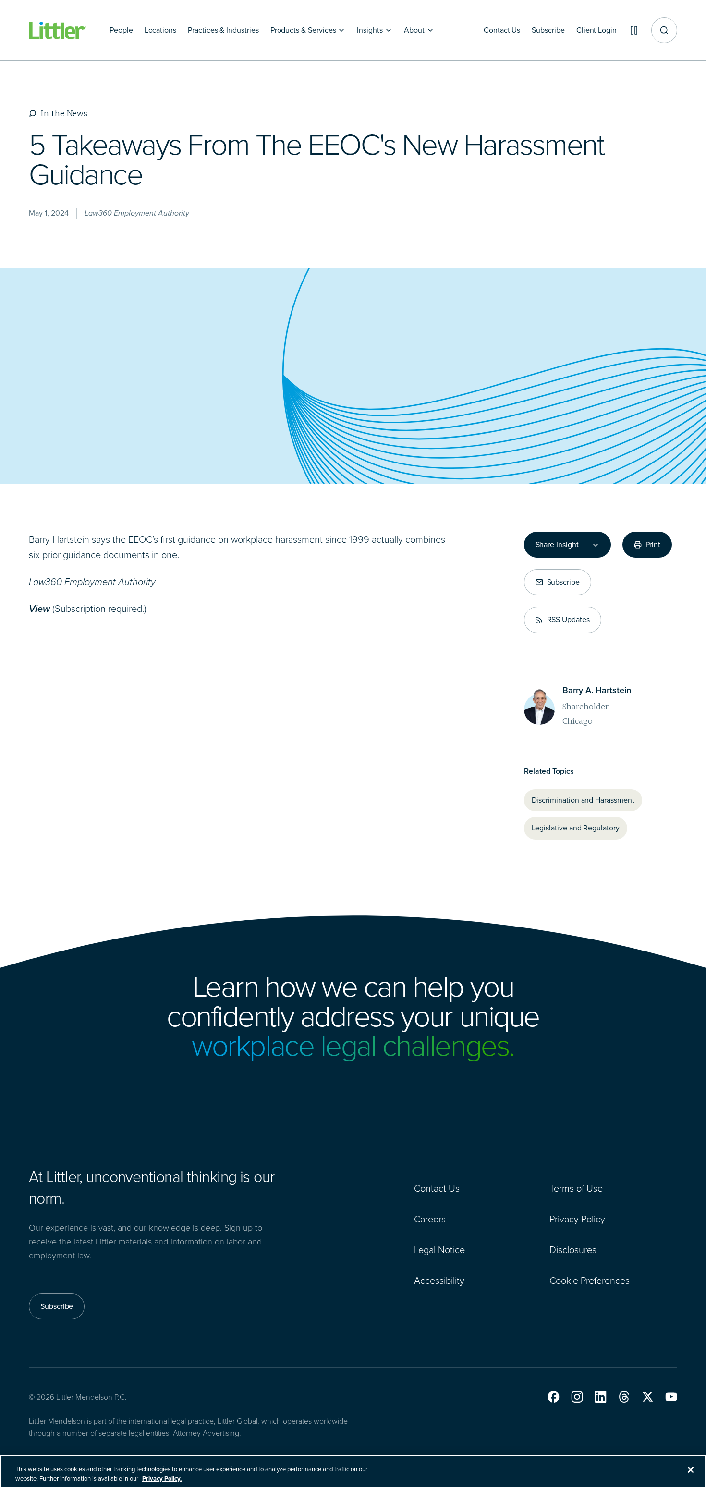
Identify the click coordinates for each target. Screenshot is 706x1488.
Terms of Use (576, 1188)
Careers (430, 1219)
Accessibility (439, 1280)
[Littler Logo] (57, 30)
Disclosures (572, 1249)
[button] (554, 1397)
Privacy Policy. (162, 1478)
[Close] (690, 1469)
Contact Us (437, 1188)
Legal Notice (439, 1249)
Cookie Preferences (589, 1280)
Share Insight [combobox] (557, 544)
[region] (353, 1471)
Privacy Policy (577, 1219)
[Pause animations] (634, 30)
